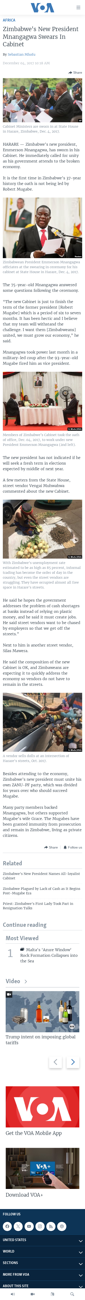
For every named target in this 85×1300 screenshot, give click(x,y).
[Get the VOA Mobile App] (42, 1106)
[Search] (72, 1294)
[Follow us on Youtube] (29, 1226)
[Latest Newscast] (13, 1294)
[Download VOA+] (42, 1168)
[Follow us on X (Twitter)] (18, 1226)
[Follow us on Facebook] (7, 1226)
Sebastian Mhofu (21, 54)
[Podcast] (61, 1226)
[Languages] (52, 1294)
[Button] (75, 73)
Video (13, 982)
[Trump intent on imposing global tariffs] (42, 1011)
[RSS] (50, 1226)
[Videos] (33, 1294)
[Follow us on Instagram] (39, 1226)
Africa (9, 20)
